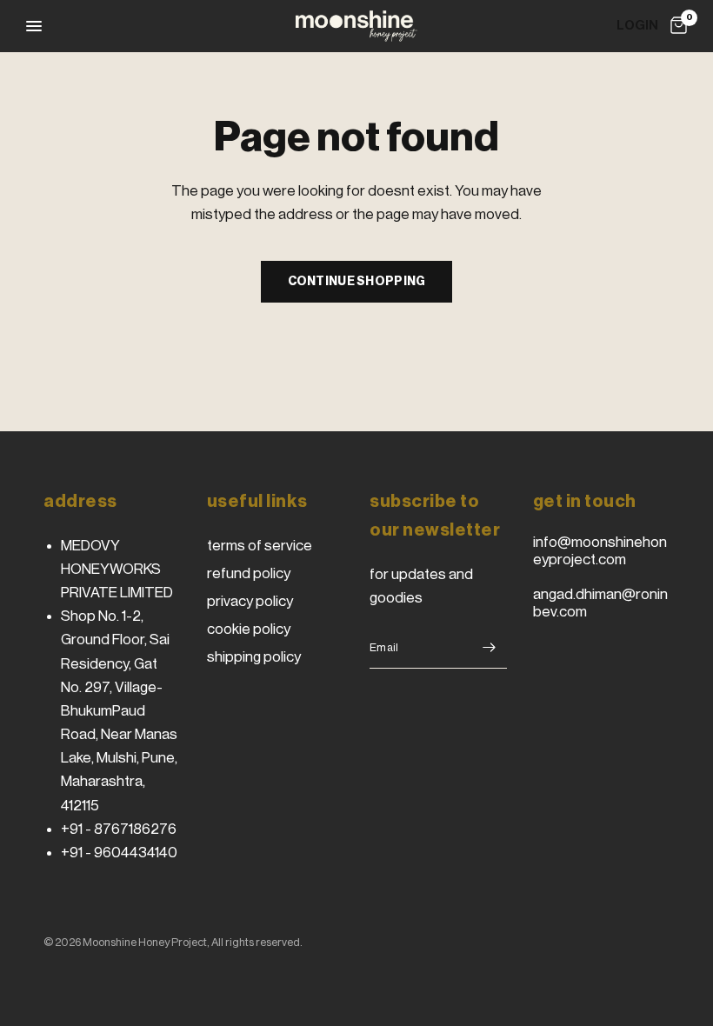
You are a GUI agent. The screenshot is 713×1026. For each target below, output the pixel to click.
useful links (257, 501)
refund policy (248, 573)
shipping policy (254, 657)
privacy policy (250, 601)
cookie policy (248, 629)
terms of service (259, 545)
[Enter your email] (489, 648)
